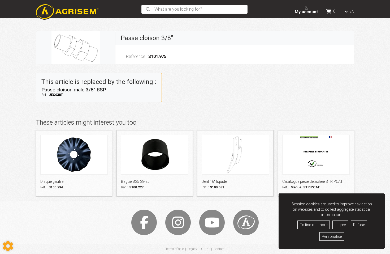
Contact (219, 249)
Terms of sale (175, 249)
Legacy (192, 249)
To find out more (313, 225)
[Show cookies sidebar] (8, 246)
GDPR (205, 249)
